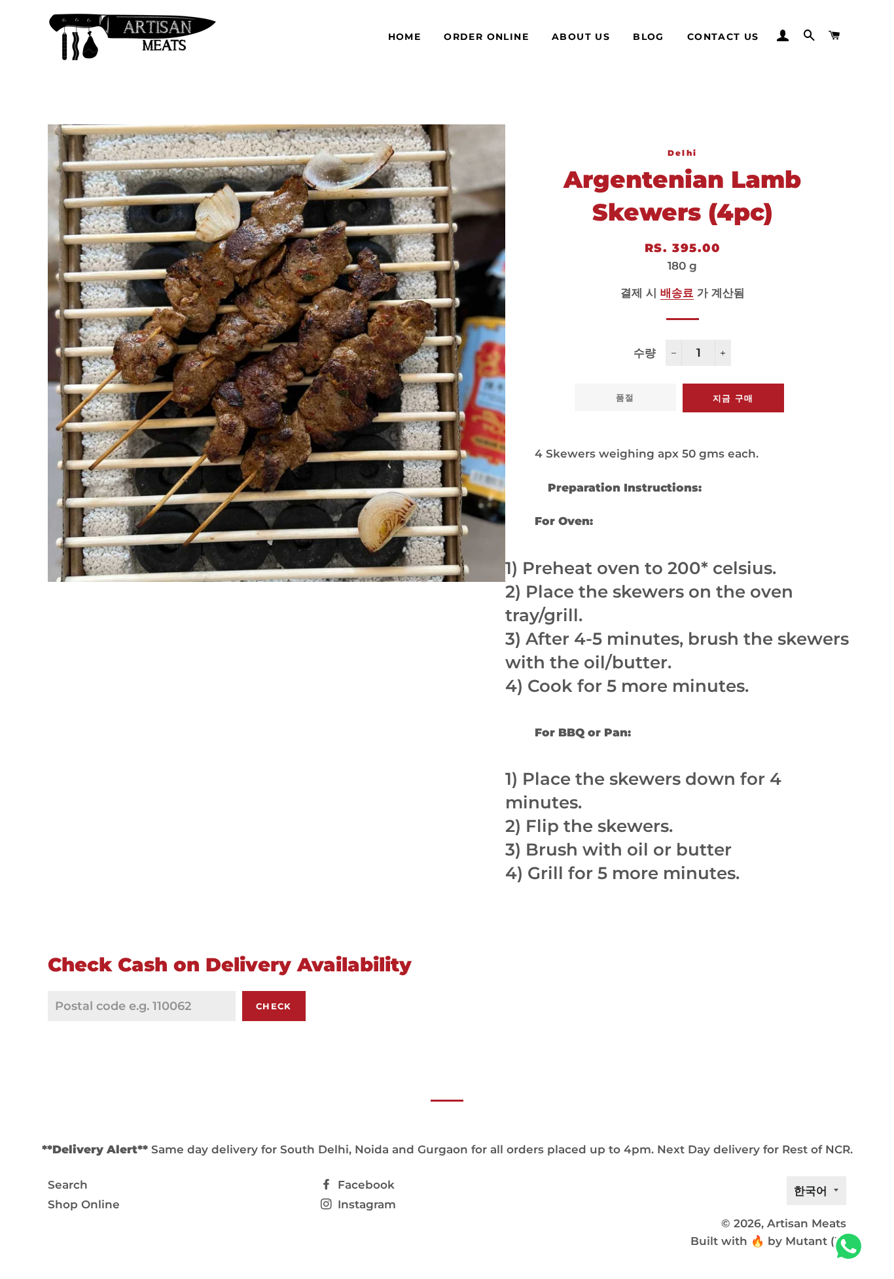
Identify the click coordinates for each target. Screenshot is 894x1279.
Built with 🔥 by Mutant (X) (768, 1241)
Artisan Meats (806, 1223)
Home (404, 37)
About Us (581, 37)
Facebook (364, 1184)
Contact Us (723, 37)
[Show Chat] (852, 1246)
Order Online (486, 37)
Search (68, 1184)
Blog (648, 37)
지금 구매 (733, 398)
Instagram (365, 1204)
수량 (645, 352)
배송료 (677, 292)
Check (274, 1006)
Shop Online (84, 1204)
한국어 (810, 1190)
